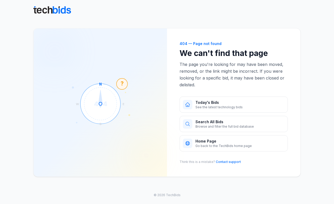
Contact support (228, 162)
